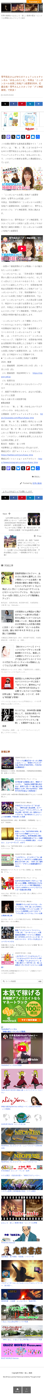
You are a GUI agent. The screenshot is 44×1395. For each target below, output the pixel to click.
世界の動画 (37, 483)
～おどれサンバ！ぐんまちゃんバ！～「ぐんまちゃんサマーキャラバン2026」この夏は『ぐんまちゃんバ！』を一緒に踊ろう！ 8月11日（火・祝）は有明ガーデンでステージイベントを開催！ (21, 961)
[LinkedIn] (30, 104)
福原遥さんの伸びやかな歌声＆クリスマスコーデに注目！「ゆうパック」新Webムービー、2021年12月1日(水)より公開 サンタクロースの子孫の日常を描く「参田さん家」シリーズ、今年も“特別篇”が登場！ (21, 688)
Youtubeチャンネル (9, 1029)
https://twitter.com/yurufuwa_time (17, 455)
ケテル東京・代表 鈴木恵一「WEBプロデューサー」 (21, 1175)
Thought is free (35, 1377)
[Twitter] (5, 104)
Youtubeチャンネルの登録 (11, 1065)
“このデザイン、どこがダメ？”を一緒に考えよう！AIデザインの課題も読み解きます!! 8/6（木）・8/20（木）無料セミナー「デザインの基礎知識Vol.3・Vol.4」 (29, 861)
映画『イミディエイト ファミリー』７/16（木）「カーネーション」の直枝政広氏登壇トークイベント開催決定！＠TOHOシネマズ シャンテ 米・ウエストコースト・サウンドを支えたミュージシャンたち (22, 935)
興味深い (37, 476)
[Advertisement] (22, 46)
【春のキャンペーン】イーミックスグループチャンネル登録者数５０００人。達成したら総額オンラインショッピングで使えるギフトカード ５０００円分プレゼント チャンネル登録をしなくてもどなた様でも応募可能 (21, 656)
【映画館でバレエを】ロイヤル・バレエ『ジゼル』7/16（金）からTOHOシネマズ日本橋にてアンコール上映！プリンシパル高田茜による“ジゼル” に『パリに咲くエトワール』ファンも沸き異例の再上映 (21, 910)
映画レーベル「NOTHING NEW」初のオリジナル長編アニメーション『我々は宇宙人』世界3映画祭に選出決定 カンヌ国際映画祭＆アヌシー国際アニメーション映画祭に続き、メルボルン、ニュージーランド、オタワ (22, 837)
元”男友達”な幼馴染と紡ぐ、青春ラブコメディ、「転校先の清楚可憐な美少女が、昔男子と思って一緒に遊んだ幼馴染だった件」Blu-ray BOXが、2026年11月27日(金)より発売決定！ (28, 786)
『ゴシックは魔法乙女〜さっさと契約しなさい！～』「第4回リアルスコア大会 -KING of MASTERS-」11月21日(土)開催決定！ (28, 763)
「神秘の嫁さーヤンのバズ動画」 (14, 1031)
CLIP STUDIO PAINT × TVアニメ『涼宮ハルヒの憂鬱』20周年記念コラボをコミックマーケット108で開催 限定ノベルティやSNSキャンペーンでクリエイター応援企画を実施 (28, 885)
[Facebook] (13, 104)
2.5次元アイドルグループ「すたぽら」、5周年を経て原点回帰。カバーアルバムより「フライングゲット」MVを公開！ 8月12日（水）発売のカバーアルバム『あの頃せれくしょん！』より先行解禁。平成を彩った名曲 (21, 811)
